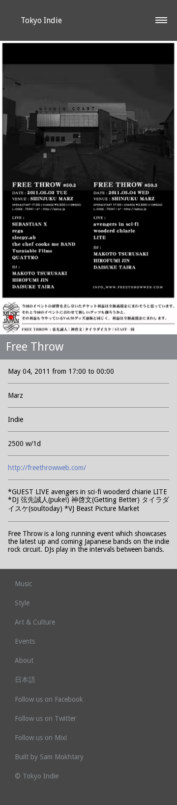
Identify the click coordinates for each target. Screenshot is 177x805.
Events (25, 641)
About (24, 660)
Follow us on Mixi (41, 738)
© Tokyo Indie (37, 776)
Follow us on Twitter (45, 718)
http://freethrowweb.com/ (47, 468)
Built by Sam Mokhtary (49, 757)
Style (22, 603)
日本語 (25, 680)
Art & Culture (35, 622)
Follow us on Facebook (49, 699)
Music (23, 584)
